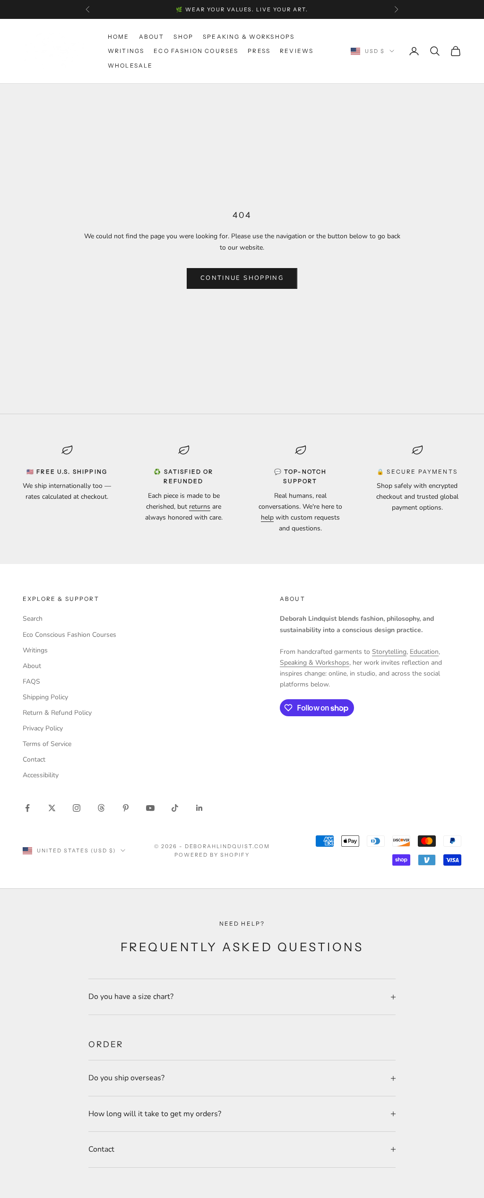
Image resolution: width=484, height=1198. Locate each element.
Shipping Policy (45, 697)
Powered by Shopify (212, 854)
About (151, 36)
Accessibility (41, 775)
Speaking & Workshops (248, 36)
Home (119, 36)
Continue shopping (242, 278)
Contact (34, 759)
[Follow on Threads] (101, 808)
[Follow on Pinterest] (125, 808)
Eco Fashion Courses (196, 50)
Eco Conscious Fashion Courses (69, 634)
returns (199, 506)
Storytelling (389, 651)
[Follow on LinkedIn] (199, 808)
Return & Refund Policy (57, 712)
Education (424, 651)
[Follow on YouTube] (150, 808)
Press (259, 50)
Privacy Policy (43, 728)
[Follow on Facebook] (27, 808)
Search (33, 618)
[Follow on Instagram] (76, 808)
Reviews (296, 50)
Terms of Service (47, 743)
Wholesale (130, 65)
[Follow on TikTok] (175, 808)
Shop (183, 36)
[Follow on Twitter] (52, 808)
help (267, 517)
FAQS (31, 681)
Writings (126, 50)
